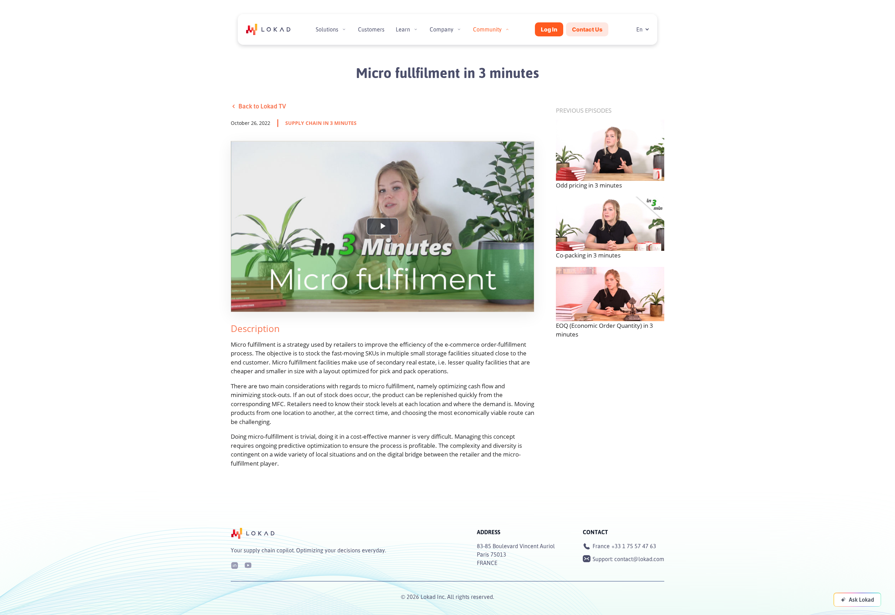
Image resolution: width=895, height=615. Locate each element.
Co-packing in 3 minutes (588, 255)
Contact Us (587, 29)
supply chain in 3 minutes (321, 123)
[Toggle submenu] (344, 29)
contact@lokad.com (639, 559)
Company (441, 29)
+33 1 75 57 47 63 (633, 546)
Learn (403, 29)
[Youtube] (248, 564)
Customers (371, 29)
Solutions (327, 29)
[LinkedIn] (234, 564)
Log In (549, 29)
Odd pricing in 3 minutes (589, 185)
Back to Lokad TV (262, 106)
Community (487, 29)
